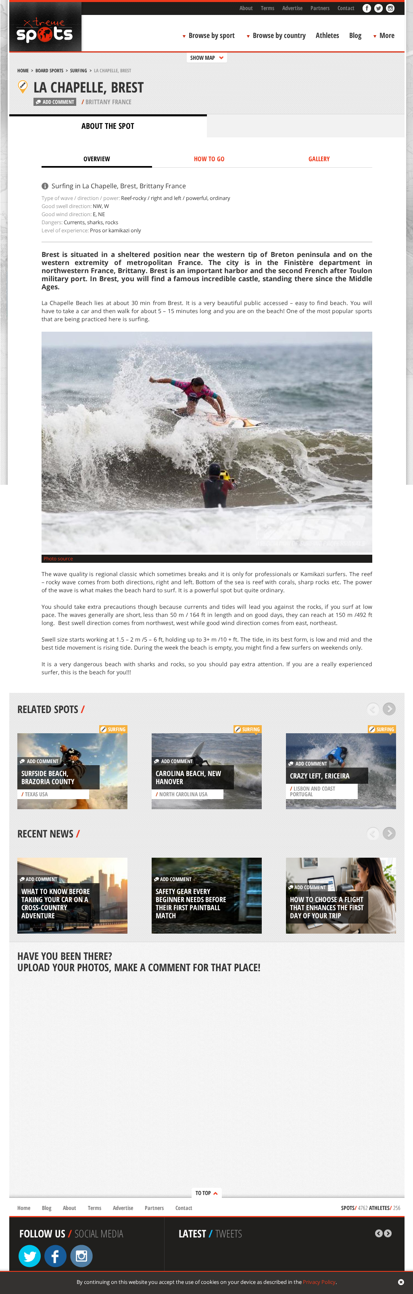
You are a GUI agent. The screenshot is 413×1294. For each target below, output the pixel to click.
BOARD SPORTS (49, 70)
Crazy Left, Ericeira (320, 776)
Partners (320, 8)
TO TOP (203, 1193)
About (246, 8)
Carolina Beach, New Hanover (188, 777)
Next (389, 709)
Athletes (327, 35)
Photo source (58, 558)
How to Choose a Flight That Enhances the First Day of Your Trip (327, 907)
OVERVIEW (96, 158)
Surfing (78, 70)
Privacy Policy (319, 1282)
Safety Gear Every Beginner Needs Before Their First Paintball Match (191, 903)
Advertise (292, 8)
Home (23, 70)
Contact (346, 8)
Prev (373, 709)
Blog (355, 35)
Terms (267, 8)
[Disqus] (206, 1086)
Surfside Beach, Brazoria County (47, 777)
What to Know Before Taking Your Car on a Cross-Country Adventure (55, 903)
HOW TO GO (209, 158)
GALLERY (319, 158)
